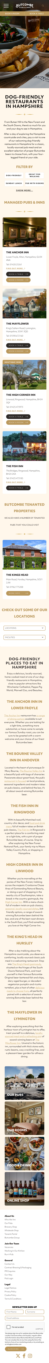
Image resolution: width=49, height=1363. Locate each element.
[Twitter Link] (18, 1356)
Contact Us (9, 1264)
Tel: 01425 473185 (14, 478)
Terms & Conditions (13, 1298)
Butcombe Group (12, 1237)
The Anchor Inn (12, 715)
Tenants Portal (11, 1234)
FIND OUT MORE (15, 268)
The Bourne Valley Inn (31, 770)
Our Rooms (17, 1130)
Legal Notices (10, 1288)
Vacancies (9, 1247)
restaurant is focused (15, 781)
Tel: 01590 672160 (14, 335)
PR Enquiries (10, 1271)
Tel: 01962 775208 (14, 587)
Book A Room (12, 13)
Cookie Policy (10, 1295)
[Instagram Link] (30, 1356)
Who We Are (10, 1219)
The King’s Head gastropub (26, 964)
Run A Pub (9, 1254)
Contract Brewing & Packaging (18, 1267)
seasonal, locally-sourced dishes (22, 908)
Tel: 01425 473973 (14, 407)
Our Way (8, 1275)
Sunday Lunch (14, 183)
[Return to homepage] (24, 5)
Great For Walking (35, 175)
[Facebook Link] (24, 1356)
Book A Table (16, 274)
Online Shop (18, 1201)
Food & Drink (19, 1165)
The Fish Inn (23, 829)
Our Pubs (15, 1095)
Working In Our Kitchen (15, 1251)
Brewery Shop (11, 1227)
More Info (14, 593)
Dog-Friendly (14, 175)
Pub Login (9, 1278)
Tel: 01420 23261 (14, 264)
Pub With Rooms (34, 183)
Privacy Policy (10, 1291)
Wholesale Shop (12, 1230)
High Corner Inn (13, 901)
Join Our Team (12, 1243)
